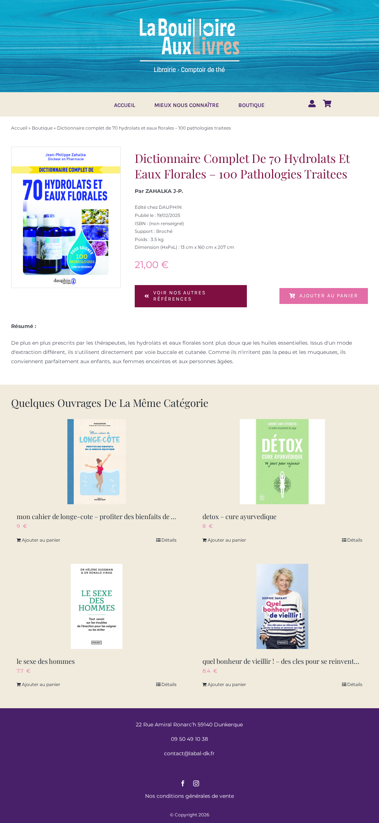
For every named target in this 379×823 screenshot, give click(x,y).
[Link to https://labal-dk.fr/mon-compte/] (312, 103)
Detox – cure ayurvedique (239, 516)
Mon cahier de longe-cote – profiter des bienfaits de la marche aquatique (124, 516)
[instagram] (196, 783)
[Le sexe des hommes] (96, 606)
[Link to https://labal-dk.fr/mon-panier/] (327, 103)
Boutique (42, 128)
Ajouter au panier (328, 295)
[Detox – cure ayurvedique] (282, 461)
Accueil (19, 128)
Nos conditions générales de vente (189, 796)
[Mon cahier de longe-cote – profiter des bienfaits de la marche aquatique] (96, 461)
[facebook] (183, 783)
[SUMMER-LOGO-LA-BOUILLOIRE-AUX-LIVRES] (189, 17)
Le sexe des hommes (46, 661)
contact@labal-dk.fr (189, 753)
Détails (169, 540)
